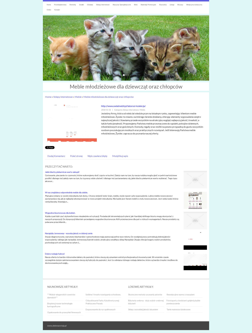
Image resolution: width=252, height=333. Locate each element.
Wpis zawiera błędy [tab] (97, 156)
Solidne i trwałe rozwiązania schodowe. (103, 294)
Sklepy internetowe (63, 96)
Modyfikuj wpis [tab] (120, 156)
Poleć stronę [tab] (76, 156)
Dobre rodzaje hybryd (54, 254)
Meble (78, 96)
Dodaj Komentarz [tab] (56, 156)
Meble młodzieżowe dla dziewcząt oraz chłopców (108, 96)
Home (48, 96)
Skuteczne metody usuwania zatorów (145, 294)
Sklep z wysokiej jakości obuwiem (143, 309)
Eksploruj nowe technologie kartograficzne (59, 305)
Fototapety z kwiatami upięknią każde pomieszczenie (183, 302)
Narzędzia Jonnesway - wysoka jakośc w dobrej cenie (68, 233)
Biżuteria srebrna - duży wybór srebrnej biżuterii (146, 302)
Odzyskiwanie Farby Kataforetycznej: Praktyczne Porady (102, 302)
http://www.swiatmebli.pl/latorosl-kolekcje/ (123, 106)
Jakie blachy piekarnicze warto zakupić (62, 172)
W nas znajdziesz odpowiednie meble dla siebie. (66, 192)
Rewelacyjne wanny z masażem (181, 294)
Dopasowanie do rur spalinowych (101, 309)
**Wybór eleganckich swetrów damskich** (61, 296)
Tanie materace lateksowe (178, 309)
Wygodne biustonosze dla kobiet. (60, 213)
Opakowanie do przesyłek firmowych (64, 312)
